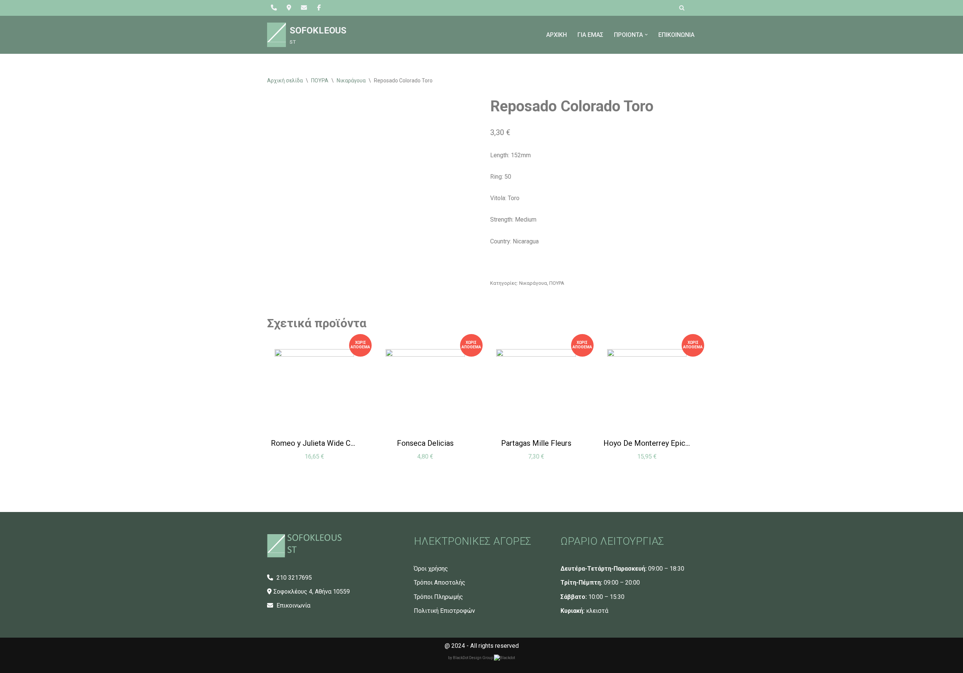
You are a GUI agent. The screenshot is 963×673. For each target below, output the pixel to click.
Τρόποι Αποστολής (439, 582)
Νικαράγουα (351, 80)
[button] (646, 34)
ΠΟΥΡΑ (319, 80)
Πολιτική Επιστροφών (444, 610)
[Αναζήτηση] (682, 8)
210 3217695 (293, 577)
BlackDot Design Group (473, 658)
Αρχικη (556, 34)
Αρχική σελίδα (285, 80)
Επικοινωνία (292, 605)
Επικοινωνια (676, 34)
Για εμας (590, 34)
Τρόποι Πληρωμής (438, 596)
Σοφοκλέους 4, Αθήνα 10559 (311, 591)
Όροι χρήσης (431, 568)
